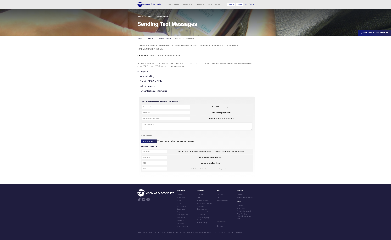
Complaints (156, 232)
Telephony (187, 4)
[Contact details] (246, 4)
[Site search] (251, 4)
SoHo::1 (179, 203)
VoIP (198, 197)
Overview (180, 195)
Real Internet (181, 218)
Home (139, 38)
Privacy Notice (142, 232)
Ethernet (199, 4)
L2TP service (181, 206)
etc (209, 4)
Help (217, 4)
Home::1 (180, 200)
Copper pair (181, 209)
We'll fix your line (182, 215)
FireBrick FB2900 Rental (245, 197)
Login (240, 4)
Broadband (173, 4)
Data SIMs (200, 206)
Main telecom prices (203, 212)
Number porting (202, 223)
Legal (150, 232)
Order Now (142, 55)
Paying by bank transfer (244, 211)
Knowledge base (222, 200)
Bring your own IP (183, 226)
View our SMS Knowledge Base (375, 33)
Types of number (202, 200)
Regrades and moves (184, 212)
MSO (218, 197)
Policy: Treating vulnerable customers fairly (244, 216)
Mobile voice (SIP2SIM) (204, 203)
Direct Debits (241, 208)
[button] (195, 71)
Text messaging (164, 38)
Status (231, 4)
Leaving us (180, 220)
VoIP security (201, 215)
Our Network (181, 223)
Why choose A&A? (183, 197)
